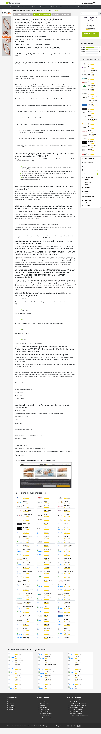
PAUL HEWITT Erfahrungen (22, 14)
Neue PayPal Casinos (75, 701)
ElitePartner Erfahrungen (46, 700)
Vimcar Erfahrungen (44, 711)
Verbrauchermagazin (13, 726)
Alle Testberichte (11, 707)
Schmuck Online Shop (37, 10)
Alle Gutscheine (10, 705)
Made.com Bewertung (45, 703)
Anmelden (63, 2)
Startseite (15, 10)
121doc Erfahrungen (44, 709)
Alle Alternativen (10, 703)
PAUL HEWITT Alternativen (61, 14)
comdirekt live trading (45, 701)
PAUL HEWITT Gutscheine (42, 14)
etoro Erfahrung (44, 707)
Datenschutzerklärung (40, 726)
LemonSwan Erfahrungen (46, 713)
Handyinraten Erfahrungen (46, 717)
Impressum (23, 726)
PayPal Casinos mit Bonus (76, 700)
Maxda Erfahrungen (44, 715)
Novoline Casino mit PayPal (76, 707)
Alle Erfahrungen (11, 700)
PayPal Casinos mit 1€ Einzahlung (78, 703)
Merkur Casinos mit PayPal (76, 709)
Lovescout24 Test (44, 705)
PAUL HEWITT (47, 10)
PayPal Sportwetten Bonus (76, 711)
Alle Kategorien (10, 701)
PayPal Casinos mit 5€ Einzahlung (78, 705)
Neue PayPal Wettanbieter (76, 713)
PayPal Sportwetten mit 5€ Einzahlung (79, 715)
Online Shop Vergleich (25, 10)
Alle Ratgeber (10, 709)
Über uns (30, 726)
